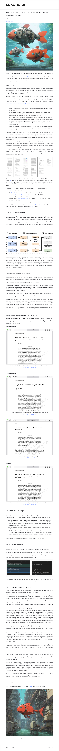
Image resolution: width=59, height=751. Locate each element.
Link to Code (33, 367)
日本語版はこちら (9, 21)
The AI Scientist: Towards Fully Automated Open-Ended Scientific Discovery (22, 103)
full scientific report (39, 204)
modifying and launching (22, 198)
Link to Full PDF (26, 367)
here (10, 180)
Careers (31, 686)
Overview (12, 191)
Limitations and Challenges (18, 194)
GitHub (31, 206)
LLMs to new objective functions (32, 76)
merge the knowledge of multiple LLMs (44, 75)
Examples (13, 193)
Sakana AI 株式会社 (11, 747)
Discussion (12, 202)
